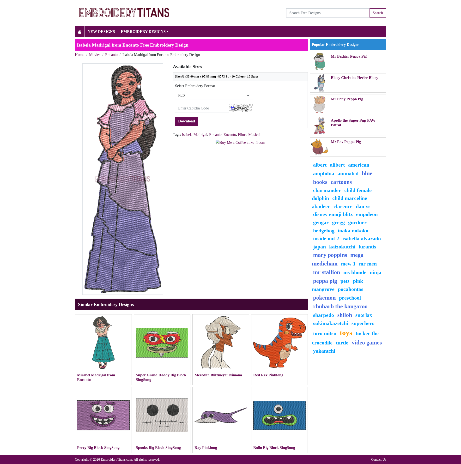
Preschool (350, 298)
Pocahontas (350, 289)
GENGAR (321, 222)
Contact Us (378, 459)
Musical (254, 135)
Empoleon (367, 214)
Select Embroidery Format (195, 86)
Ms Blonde (354, 272)
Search (378, 13)
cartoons (341, 182)
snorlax (363, 315)
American (358, 165)
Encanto (111, 55)
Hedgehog (323, 231)
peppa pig (325, 281)
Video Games (367, 342)
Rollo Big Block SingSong (274, 448)
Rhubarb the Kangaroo (340, 306)
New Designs (101, 32)
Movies (94, 55)
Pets (345, 281)
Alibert (337, 165)
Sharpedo (323, 315)
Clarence (343, 206)
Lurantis (367, 247)
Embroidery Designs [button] (143, 32)
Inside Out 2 (326, 238)
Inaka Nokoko (353, 231)
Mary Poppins (330, 255)
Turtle (342, 343)
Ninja (375, 272)
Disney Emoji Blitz (333, 214)
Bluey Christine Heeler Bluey (354, 78)
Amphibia (323, 173)
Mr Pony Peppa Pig (347, 99)
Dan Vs (363, 206)
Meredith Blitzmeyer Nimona (218, 375)
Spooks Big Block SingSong (158, 448)
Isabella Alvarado (361, 238)
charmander (327, 190)
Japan (319, 247)
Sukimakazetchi (330, 323)
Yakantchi (324, 351)
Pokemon (324, 298)
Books (320, 182)
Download (186, 121)
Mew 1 (348, 264)
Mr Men (368, 264)
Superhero (363, 323)
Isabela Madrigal (194, 135)
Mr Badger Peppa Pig (349, 56)
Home (79, 55)
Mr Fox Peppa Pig (346, 142)
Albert (320, 165)
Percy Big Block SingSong (98, 448)
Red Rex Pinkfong (268, 375)
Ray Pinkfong (205, 448)
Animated (348, 173)
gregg (338, 222)
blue (367, 173)
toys (346, 333)
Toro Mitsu (324, 333)
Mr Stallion (326, 272)
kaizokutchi (342, 247)
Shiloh (344, 315)
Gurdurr (357, 222)
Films (242, 135)
